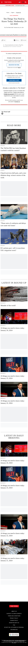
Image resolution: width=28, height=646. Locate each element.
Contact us (17, 101)
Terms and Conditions (14, 615)
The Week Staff (9, 27)
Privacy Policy (14, 618)
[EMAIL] (2, 113)
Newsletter (24, 40)
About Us (14, 611)
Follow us (17, 40)
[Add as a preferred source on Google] (14, 634)
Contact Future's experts (14, 613)
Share (4, 40)
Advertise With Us (14, 622)
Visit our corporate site (19, 641)
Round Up (18, 12)
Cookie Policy (14, 620)
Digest (12, 12)
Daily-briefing (14, 15)
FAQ (14, 625)
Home (7, 12)
